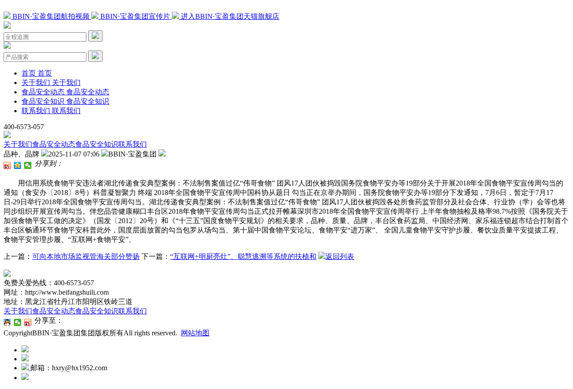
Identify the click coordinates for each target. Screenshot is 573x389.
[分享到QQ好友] (7, 322)
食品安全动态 (53, 144)
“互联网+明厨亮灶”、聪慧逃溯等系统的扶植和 (243, 256)
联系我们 (132, 144)
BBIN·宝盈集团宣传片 (135, 16)
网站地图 (195, 333)
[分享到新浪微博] (7, 165)
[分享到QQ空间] (17, 165)
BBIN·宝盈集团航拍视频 (51, 16)
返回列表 (339, 256)
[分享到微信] (28, 165)
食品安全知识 (96, 144)
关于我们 (18, 144)
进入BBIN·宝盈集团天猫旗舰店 (229, 16)
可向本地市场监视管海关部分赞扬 (86, 256)
